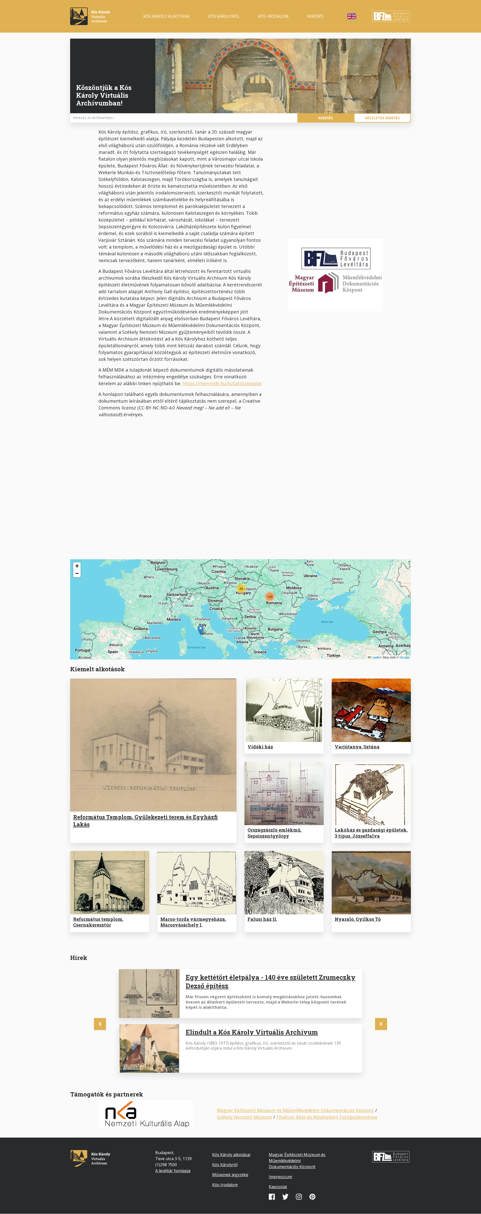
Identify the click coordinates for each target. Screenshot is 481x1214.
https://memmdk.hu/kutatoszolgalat (222, 383)
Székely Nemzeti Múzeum (244, 1117)
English (351, 16)
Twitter (285, 1197)
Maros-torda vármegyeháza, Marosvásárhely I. (193, 922)
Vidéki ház (260, 747)
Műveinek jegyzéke (230, 1174)
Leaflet (376, 657)
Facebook (272, 1197)
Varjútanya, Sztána (357, 747)
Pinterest (312, 1197)
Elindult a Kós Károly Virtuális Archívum (252, 1032)
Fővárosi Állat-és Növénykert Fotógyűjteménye (326, 1117)
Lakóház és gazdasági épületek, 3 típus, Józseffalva (371, 833)
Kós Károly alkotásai (166, 16)
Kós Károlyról (224, 16)
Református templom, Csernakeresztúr (98, 922)
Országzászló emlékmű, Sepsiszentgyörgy (274, 833)
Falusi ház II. (262, 919)
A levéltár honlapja (172, 1170)
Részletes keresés (382, 118)
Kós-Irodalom (225, 1184)
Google (405, 657)
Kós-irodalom (273, 16)
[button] (200, 630)
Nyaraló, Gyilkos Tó (358, 919)
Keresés (315, 16)
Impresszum (280, 1176)
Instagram (299, 1197)
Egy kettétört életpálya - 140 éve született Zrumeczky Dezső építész (270, 981)
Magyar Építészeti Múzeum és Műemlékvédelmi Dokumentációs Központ (295, 1110)
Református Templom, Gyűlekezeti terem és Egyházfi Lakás (145, 820)
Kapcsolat (278, 1186)
